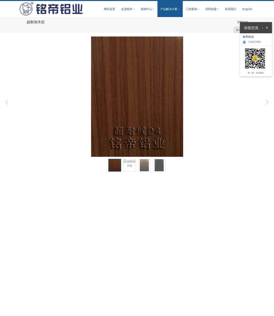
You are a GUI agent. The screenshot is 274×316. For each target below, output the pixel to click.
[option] (137, 94)
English (247, 9)
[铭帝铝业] (51, 9)
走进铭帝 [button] (127, 9)
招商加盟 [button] (211, 9)
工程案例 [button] (192, 9)
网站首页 (109, 9)
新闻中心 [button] (147, 9)
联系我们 (230, 9)
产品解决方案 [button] (169, 9)
